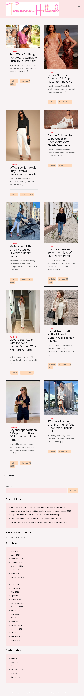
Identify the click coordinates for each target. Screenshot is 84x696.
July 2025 (15, 551)
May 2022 (15, 614)
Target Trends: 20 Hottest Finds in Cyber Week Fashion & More (61, 336)
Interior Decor (17, 669)
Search (9, 486)
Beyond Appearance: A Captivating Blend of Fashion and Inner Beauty (23, 435)
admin (14, 81)
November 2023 (17, 577)
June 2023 (15, 588)
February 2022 (17, 622)
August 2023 (16, 581)
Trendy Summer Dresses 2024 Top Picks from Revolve (60, 78)
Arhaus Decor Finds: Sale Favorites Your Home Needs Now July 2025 (39, 507)
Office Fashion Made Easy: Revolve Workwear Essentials (23, 171)
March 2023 (16, 599)
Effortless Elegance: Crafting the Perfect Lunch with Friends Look (61, 426)
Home (13, 666)
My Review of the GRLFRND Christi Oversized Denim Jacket (21, 251)
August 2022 (16, 610)
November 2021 (17, 625)
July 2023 (15, 584)
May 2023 (15, 592)
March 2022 (16, 618)
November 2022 (17, 603)
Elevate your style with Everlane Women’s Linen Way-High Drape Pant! (23, 344)
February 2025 (17, 559)
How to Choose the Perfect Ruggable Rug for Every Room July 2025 (39, 522)
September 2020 (18, 636)
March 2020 (16, 640)
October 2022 (17, 607)
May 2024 (15, 573)
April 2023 (15, 596)
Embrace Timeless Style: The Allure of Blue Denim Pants (60, 253)
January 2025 (16, 562)
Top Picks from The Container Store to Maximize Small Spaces (37, 515)
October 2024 (17, 566)
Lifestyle (14, 673)
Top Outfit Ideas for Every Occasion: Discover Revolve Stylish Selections (60, 140)
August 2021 (16, 633)
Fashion (13, 51)
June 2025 (15, 555)
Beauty (14, 658)
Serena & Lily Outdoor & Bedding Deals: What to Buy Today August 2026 (41, 511)
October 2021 (16, 629)
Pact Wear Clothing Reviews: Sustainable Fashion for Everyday (23, 58)
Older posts (9, 475)
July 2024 (15, 570)
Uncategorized (17, 677)
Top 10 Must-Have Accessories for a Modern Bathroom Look (36, 518)
